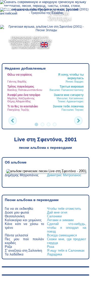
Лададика (54, 254)
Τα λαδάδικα (14, 254)
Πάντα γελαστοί (16, 235)
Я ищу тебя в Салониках (66, 250)
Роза (50, 247)
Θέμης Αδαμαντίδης (19, 101)
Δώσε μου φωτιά (17, 212)
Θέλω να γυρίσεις (19, 74)
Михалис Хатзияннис (70, 98)
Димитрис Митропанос (64, 175)
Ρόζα (8, 247)
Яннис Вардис (74, 81)
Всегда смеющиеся (62, 235)
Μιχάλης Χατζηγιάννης (21, 98)
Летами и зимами (60, 220)
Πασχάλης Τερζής (18, 109)
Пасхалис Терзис (72, 109)
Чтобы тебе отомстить (64, 208)
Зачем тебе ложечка (68, 106)
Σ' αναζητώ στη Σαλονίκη (23, 250)
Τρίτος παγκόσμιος (20, 86)
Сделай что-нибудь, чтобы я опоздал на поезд (66, 227)
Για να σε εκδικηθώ (19, 208)
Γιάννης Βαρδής (17, 81)
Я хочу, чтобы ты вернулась (71, 76)
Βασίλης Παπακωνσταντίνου (24, 89)
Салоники (54, 216)
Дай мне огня (57, 212)
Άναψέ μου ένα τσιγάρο (23, 95)
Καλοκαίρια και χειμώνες (23, 220)
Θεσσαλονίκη (15, 216)
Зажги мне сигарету (69, 95)
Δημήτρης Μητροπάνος (21, 175)
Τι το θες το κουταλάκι (22, 106)
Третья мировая (72, 86)
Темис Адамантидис (71, 101)
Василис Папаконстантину (67, 89)
